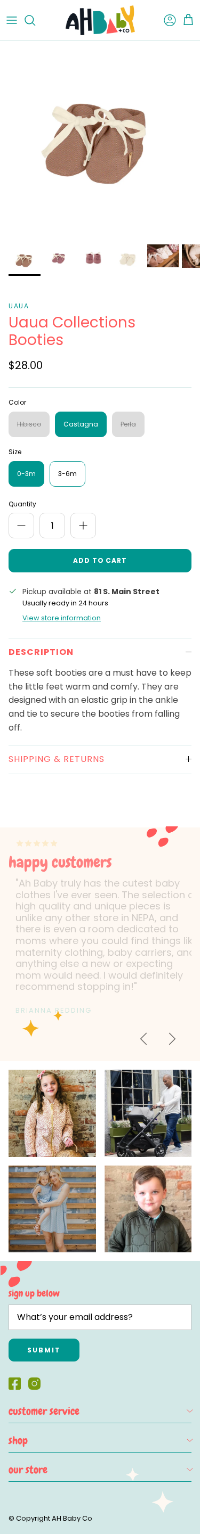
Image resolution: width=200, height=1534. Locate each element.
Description (41, 652)
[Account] (165, 20)
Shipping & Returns (57, 759)
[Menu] (11, 20)
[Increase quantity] (83, 525)
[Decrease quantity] (21, 525)
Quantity (22, 504)
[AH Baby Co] (100, 20)
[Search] (35, 20)
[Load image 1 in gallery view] (100, 140)
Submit (44, 1350)
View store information (61, 617)
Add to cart (100, 560)
